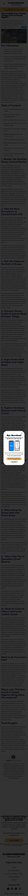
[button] (21, 433)
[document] (14, 448)
